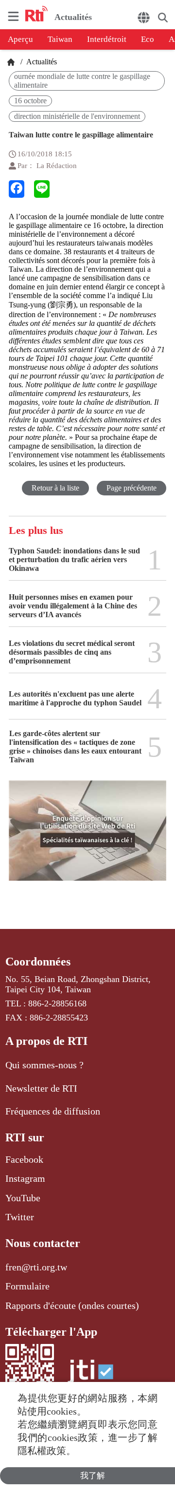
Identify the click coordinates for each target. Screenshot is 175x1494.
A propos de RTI (46, 1041)
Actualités (40, 61)
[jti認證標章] (90, 1376)
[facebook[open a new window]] (16, 189)
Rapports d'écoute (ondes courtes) (72, 1305)
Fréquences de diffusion (52, 1111)
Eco (147, 39)
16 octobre (30, 100)
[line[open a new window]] (42, 189)
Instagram (25, 1178)
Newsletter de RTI (41, 1088)
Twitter (19, 1216)
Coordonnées (37, 961)
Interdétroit (106, 39)
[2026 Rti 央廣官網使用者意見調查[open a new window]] (88, 837)
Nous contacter (42, 1243)
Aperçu (20, 39)
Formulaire (27, 1286)
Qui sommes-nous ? (44, 1064)
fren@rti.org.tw (36, 1267)
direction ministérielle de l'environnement (77, 116)
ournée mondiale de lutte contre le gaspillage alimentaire (82, 80)
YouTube (22, 1197)
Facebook (24, 1159)
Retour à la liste (55, 488)
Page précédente (131, 488)
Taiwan (60, 39)
